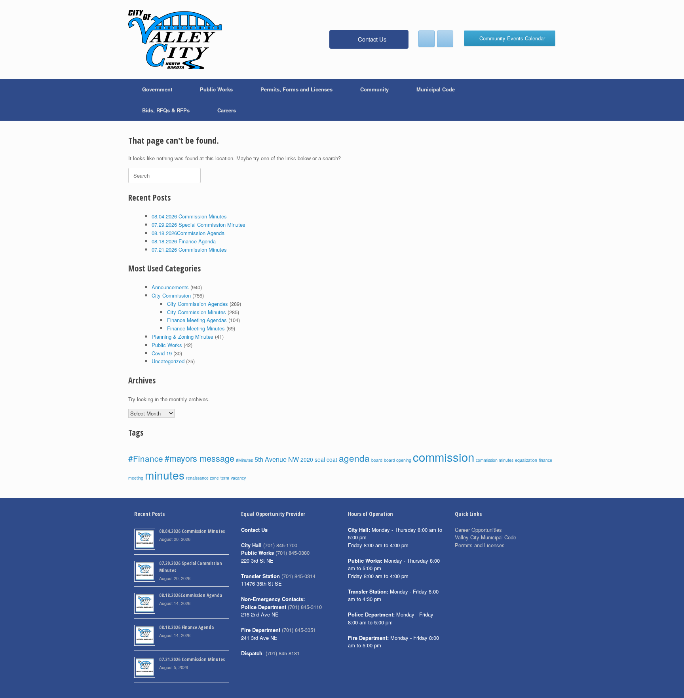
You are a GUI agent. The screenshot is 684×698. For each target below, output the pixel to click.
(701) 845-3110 (305, 607)
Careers (226, 110)
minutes (164, 475)
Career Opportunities (478, 529)
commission (443, 456)
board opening (397, 460)
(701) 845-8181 (283, 653)
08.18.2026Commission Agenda (188, 233)
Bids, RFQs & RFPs (166, 110)
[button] (544, 100)
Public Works (216, 89)
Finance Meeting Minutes (196, 328)
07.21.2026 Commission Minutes (189, 249)
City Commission (171, 295)
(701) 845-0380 (293, 552)
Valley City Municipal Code (485, 537)
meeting (135, 478)
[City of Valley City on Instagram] (445, 38)
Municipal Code (435, 89)
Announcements (170, 287)
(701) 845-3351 (299, 630)
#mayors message (199, 458)
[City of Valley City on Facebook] (426, 38)
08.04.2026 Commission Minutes (189, 216)
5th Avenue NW (277, 459)
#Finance (145, 458)
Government (157, 89)
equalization (526, 460)
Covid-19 (162, 353)
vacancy (238, 478)
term (224, 478)
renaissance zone (202, 478)
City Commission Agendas (197, 303)
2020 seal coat (318, 459)
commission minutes (494, 460)
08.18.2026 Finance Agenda (184, 241)
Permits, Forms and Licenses (296, 89)
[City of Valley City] (175, 39)
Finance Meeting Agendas (197, 320)
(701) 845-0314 (298, 576)
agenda (354, 457)
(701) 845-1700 (280, 545)
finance (545, 460)
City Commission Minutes (196, 312)
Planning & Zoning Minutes (182, 336)
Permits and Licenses (480, 545)
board (376, 460)
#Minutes (244, 460)
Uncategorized (168, 361)
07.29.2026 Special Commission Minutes (198, 224)
